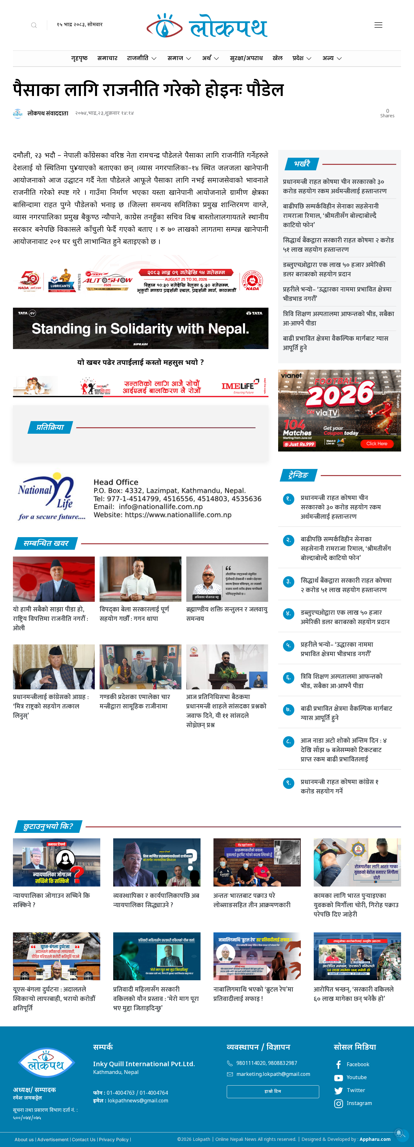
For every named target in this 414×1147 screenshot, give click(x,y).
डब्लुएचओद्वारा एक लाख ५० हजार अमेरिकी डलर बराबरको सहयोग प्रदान (334, 270)
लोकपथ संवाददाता (47, 114)
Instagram (359, 1103)
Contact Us (84, 1139)
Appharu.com (375, 1140)
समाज (175, 58)
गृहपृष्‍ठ (79, 58)
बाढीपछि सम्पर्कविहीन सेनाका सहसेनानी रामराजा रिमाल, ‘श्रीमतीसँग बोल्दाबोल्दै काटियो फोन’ (331, 216)
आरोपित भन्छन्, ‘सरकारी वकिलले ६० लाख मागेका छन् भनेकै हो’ (354, 994)
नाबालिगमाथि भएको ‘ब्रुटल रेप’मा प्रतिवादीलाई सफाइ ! (253, 994)
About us (24, 1139)
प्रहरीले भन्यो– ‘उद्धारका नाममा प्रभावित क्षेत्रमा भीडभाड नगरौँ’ (337, 294)
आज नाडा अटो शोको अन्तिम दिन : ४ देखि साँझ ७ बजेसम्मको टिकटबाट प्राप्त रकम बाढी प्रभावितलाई (344, 750)
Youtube (357, 1078)
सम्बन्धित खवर (46, 544)
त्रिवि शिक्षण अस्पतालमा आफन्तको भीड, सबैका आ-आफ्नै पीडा (338, 319)
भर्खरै (301, 164)
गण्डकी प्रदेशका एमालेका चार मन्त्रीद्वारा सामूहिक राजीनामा (135, 702)
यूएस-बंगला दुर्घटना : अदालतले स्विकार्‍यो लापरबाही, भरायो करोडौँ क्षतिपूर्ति (54, 999)
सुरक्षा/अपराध (246, 58)
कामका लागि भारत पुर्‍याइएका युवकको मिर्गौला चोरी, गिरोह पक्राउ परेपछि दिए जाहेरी (356, 905)
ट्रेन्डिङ (298, 476)
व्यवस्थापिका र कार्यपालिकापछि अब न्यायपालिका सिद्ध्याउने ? (156, 900)
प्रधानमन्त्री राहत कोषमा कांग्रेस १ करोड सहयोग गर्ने (339, 787)
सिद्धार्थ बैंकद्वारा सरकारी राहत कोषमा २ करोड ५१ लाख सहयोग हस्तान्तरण (338, 245)
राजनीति (137, 58)
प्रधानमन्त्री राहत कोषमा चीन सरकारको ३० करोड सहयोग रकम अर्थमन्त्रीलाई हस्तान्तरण (335, 186)
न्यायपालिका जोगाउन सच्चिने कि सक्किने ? (51, 900)
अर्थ (206, 58)
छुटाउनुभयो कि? (48, 827)
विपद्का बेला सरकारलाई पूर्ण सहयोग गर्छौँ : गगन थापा (134, 614)
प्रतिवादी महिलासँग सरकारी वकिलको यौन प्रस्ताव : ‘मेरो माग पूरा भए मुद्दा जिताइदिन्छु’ (156, 999)
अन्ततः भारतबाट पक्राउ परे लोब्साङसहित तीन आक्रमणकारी (251, 900)
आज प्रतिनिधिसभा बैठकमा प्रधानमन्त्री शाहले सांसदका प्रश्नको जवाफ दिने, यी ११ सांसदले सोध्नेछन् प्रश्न (226, 711)
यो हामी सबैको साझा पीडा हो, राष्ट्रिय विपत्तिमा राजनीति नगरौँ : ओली (50, 619)
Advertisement (53, 1139)
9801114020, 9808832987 (266, 1063)
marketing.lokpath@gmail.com (273, 1074)
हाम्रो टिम (273, 1091)
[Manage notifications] (399, 1133)
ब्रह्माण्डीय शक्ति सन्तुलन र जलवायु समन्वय (226, 614)
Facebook (358, 1065)
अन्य (328, 58)
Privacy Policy (114, 1139)
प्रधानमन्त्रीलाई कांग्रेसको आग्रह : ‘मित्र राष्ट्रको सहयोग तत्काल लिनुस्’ (51, 706)
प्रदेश (297, 58)
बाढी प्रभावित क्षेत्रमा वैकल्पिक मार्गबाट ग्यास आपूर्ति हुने (335, 343)
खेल (278, 58)
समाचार (107, 58)
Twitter (356, 1091)
